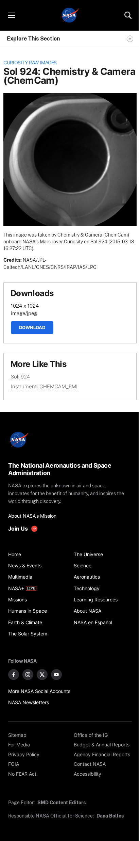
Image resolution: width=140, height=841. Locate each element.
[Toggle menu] (11, 15)
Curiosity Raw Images (30, 62)
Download (32, 327)
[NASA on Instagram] (27, 674)
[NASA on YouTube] (56, 674)
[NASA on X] (42, 674)
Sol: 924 (20, 376)
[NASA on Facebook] (13, 674)
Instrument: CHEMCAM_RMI (44, 386)
